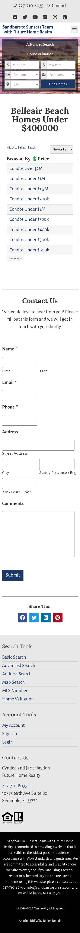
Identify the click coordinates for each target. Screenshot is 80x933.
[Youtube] (35, 17)
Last (43, 371)
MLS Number (15, 690)
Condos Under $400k (29, 229)
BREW (34, 920)
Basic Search (14, 657)
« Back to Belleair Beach (21, 147)
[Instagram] (55, 17)
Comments (13, 503)
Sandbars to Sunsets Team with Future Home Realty (27, 30)
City (5, 472)
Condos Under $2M (27, 209)
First (6, 371)
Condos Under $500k (29, 239)
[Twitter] (25, 17)
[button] (74, 29)
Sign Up (9, 733)
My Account (13, 725)
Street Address (15, 453)
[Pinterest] (65, 17)
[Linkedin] (45, 17)
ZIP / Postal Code (16, 492)
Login (7, 742)
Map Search (13, 682)
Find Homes (58, 84)
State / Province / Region (57, 472)
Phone (10, 407)
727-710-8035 (14, 785)
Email (9, 382)
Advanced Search (40, 44)
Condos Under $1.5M (28, 188)
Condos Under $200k (29, 199)
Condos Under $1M (27, 178)
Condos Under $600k (29, 250)
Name (9, 349)
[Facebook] (15, 17)
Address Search (17, 674)
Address (10, 432)
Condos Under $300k (29, 219)
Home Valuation (40, 54)
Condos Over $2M (26, 168)
